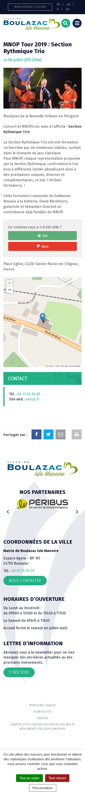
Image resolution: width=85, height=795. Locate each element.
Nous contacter (25, 580)
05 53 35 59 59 (23, 571)
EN (68, 4)
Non (45, 246)
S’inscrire (19, 672)
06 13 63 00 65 (28, 394)
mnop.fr (32, 399)
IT (58, 9)
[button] (42, 317)
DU (68, 9)
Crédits (42, 718)
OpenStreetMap (74, 366)
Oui (45, 236)
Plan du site (42, 711)
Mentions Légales (42, 705)
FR (58, 4)
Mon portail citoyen (30, 7)
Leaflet (50, 366)
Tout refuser (57, 778)
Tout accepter (29, 778)
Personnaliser (42, 788)
